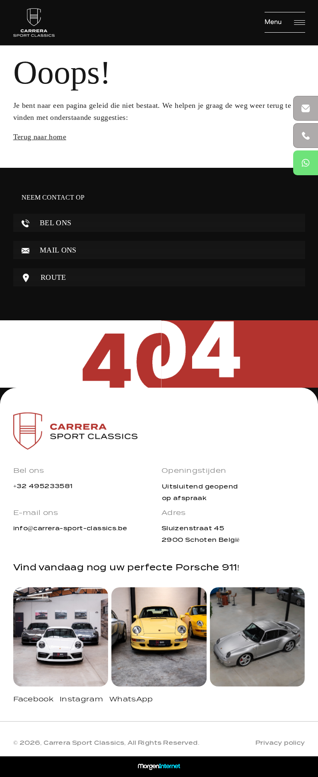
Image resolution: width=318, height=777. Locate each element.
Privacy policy (280, 742)
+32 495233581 (43, 486)
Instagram (81, 699)
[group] (60, 636)
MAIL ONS (57, 250)
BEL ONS (55, 223)
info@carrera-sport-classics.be (70, 528)
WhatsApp (131, 699)
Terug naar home (39, 137)
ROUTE (52, 277)
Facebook (33, 699)
